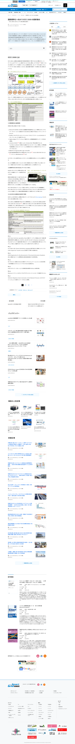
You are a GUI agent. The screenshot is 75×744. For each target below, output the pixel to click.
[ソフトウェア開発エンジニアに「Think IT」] (42, 726)
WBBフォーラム (11, 717)
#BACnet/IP (30, 290)
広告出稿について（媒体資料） (30, 690)
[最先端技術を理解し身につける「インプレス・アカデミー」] (62, 734)
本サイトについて (13, 690)
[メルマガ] (37, 656)
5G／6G (10, 708)
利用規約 (55, 690)
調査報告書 (60, 706)
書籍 (59, 704)
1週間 (58, 26)
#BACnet (25, 290)
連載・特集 (10, 12)
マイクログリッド (11, 706)
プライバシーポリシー (14, 692)
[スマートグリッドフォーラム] (13, 686)
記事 (59, 702)
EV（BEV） (60, 12)
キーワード (50, 712)
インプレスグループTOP (57, 692)
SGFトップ (9, 15)
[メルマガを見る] (38, 685)
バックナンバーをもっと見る (28, 394)
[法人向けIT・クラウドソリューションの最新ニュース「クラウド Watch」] (32, 730)
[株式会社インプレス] (16, 732)
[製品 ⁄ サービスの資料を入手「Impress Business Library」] (32, 734)
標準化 (19, 710)
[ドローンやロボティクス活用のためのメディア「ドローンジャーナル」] (52, 734)
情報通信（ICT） (11, 710)
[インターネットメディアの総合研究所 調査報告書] (62, 726)
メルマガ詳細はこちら (63, 185)
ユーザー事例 (41, 718)
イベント (40, 706)
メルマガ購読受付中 (33, 5)
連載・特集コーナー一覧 (15, 15)
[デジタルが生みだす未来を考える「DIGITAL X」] (42, 734)
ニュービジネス (30, 712)
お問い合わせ (41, 690)
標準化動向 (22, 15)
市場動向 (49, 716)
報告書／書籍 (25, 5)
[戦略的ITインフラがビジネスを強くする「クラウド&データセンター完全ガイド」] (32, 726)
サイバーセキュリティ (31, 710)
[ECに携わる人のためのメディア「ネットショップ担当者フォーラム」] (62, 730)
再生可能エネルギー (52, 12)
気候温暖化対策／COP (31, 715)
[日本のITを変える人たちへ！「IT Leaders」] (42, 730)
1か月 (64, 26)
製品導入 (36, 1)
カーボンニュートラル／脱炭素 (12, 715)
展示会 (49, 718)
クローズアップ (41, 712)
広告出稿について (58, 5)
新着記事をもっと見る (28, 563)
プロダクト (40, 714)
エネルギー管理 (41, 12)
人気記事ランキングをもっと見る (59, 83)
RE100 (19, 715)
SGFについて (51, 5)
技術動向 (40, 704)
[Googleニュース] (41, 656)
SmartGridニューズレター (63, 708)
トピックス (40, 710)
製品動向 (49, 704)
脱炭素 (36, 12)
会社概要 (40, 692)
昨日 (52, 26)
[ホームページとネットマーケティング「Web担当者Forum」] (52, 726)
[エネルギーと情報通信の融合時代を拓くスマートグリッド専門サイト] (52, 730)
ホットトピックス (50, 710)
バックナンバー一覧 (61, 266)
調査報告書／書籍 (17, 12)
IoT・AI (29, 1)
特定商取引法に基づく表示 (29, 692)
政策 (9, 712)
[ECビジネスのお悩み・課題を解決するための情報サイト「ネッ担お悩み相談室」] (32, 737)
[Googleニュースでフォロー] (41, 685)
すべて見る (59, 296)
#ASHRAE (20, 290)
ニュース (40, 708)
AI (18, 704)
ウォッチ (49, 714)
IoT (46, 12)
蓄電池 (19, 712)
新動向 (40, 716)
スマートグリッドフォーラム (13, 5)
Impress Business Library (54, 177)
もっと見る (58, 173)
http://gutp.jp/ (39, 197)
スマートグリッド (30, 12)
